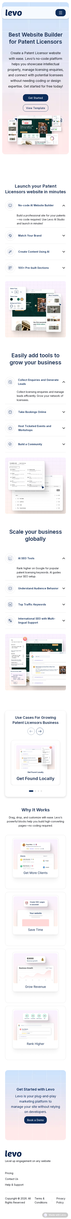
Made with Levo (57, 1215)
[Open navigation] (60, 12)
